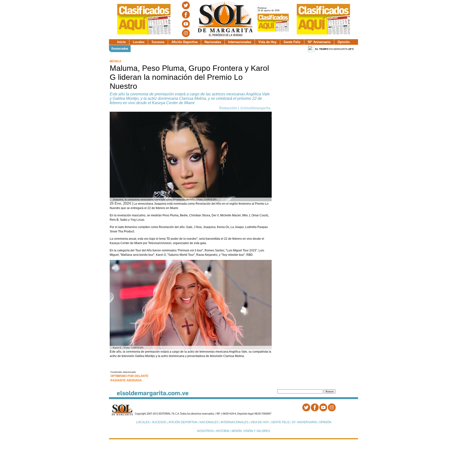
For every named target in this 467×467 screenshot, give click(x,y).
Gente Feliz (292, 42)
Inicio (121, 42)
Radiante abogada (126, 380)
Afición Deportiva (184, 42)
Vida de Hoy (267, 42)
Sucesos (158, 42)
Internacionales (239, 42)
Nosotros (205, 431)
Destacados (119, 48)
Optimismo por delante (129, 376)
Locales (138, 42)
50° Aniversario (319, 42)
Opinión (344, 42)
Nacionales (213, 42)
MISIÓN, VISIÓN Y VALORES (251, 431)
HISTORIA (222, 431)
